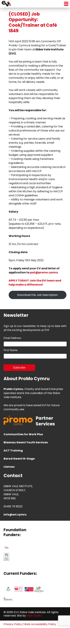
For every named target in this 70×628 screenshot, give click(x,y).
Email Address (12, 338)
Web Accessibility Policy (40, 624)
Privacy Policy (13, 624)
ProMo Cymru (13, 389)
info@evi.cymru (15, 514)
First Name (11, 350)
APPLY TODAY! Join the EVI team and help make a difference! (35, 283)
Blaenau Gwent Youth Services (26, 442)
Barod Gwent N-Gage (19, 459)
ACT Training (13, 450)
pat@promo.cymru (44, 272)
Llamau (9, 467)
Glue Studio (34, 616)
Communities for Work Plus (23, 434)
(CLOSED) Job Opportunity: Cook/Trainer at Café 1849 (33, 22)
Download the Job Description (37, 295)
